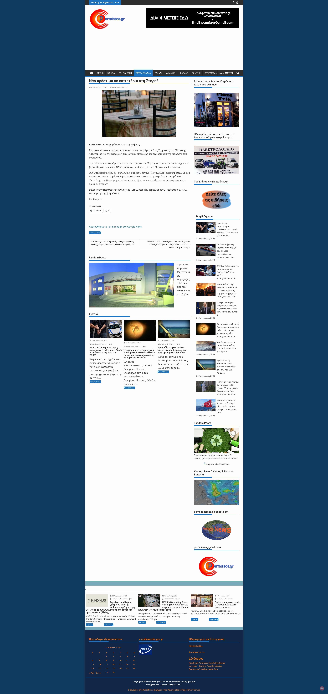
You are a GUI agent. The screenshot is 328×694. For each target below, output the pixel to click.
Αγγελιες (89, 625)
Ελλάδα (158, 73)
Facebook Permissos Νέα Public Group (207, 663)
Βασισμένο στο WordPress (140, 689)
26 (134, 668)
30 (113, 672)
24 (120, 668)
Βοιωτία (111, 73)
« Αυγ (91, 673)
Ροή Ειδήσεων (125, 73)
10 (120, 660)
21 (99, 668)
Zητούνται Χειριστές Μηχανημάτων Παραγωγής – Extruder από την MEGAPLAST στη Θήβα (183, 279)
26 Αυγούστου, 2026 (99, 340)
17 (120, 664)
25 (127, 668)
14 (99, 664)
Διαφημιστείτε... (197, 652)
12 (134, 660)
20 (92, 668)
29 (106, 672)
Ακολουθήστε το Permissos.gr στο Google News (115, 226)
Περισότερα (210, 73)
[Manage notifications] (322, 688)
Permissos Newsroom (119, 87)
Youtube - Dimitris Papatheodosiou (205, 666)
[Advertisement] (164, 51)
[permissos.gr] (91, 72)
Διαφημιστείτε (226, 73)
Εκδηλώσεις (109, 625)
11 (127, 660)
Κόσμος (184, 73)
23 (113, 668)
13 (92, 664)
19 (134, 664)
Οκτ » (98, 673)
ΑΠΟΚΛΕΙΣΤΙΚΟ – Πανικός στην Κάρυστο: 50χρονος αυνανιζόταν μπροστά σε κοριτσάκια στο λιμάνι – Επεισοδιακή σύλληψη (168, 244)
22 (106, 668)
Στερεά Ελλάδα (143, 73)
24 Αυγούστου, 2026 (119, 596)
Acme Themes (193, 689)
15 (106, 664)
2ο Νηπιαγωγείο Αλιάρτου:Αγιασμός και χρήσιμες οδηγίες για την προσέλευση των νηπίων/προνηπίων (112, 243)
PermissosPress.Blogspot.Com (203, 669)
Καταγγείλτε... (196, 645)
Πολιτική (196, 73)
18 (127, 664)
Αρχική (100, 73)
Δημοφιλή (171, 73)
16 (113, 664)
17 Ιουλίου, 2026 (170, 596)
